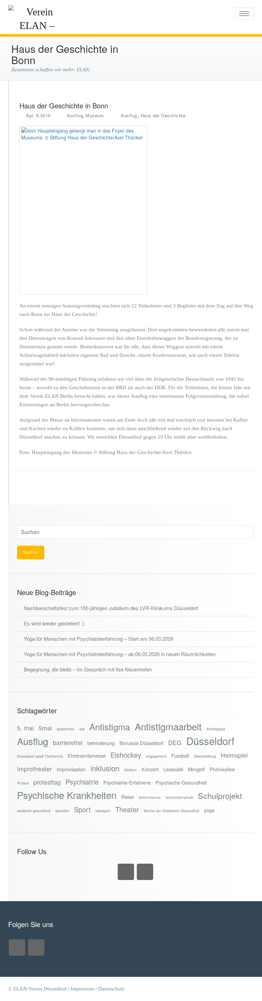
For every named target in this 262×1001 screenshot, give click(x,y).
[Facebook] (145, 872)
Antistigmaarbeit (168, 726)
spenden (62, 810)
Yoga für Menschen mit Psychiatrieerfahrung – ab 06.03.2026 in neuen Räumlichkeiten (120, 653)
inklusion (104, 768)
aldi (82, 728)
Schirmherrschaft (179, 797)
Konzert (150, 769)
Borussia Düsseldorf (141, 742)
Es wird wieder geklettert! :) (54, 623)
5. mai (25, 728)
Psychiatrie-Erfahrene (127, 782)
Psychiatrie (82, 781)
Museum (95, 115)
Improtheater (34, 768)
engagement (156, 756)
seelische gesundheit (33, 810)
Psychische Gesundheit (181, 782)
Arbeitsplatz (215, 728)
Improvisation (71, 769)
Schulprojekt (220, 795)
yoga (209, 810)
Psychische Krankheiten (66, 795)
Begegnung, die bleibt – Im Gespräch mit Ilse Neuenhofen (88, 669)
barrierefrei (68, 742)
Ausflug (75, 115)
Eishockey (126, 754)
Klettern (130, 769)
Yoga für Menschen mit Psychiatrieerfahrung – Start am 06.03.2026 (98, 638)
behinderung (101, 742)
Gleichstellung (205, 756)
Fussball (180, 755)
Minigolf (196, 769)
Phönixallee (222, 769)
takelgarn (103, 810)
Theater (127, 809)
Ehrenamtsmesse (87, 755)
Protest (23, 783)
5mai (45, 728)
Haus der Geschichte (163, 115)
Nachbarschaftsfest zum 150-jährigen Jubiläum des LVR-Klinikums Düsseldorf (111, 607)
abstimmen (65, 728)
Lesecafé (173, 769)
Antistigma (109, 727)
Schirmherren (150, 797)
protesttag (47, 782)
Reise (127, 796)
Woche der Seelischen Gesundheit (171, 810)
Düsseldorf (210, 741)
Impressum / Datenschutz (98, 988)
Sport (82, 809)
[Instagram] (126, 872)
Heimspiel (234, 755)
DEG (174, 742)
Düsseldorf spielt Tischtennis (40, 756)
